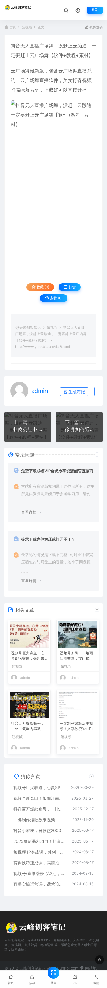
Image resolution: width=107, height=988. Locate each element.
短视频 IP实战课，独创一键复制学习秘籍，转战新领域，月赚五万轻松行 (39, 851)
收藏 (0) (42, 287)
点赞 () (56, 298)
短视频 (27, 27)
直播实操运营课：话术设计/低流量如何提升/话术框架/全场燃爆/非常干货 (39, 884)
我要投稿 (96, 27)
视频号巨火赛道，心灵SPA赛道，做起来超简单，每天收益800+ (28, 656)
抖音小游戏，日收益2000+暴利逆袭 (39, 830)
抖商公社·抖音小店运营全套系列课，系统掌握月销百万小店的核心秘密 (28, 429)
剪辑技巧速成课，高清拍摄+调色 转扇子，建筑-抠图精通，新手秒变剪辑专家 (39, 862)
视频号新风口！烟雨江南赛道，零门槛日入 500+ (76, 656)
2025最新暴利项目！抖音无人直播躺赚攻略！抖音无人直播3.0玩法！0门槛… (39, 841)
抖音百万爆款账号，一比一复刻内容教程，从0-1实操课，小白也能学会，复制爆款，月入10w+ (29, 726)
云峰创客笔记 (30, 327)
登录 (95, 10)
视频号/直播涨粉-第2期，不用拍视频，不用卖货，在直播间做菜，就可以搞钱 (39, 873)
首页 (13, 27)
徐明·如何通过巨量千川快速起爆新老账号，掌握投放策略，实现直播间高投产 (79, 429)
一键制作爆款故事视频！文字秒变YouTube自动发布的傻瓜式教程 (77, 726)
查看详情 (29, 512)
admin (39, 390)
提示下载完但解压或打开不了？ (48, 539)
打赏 (72, 287)
